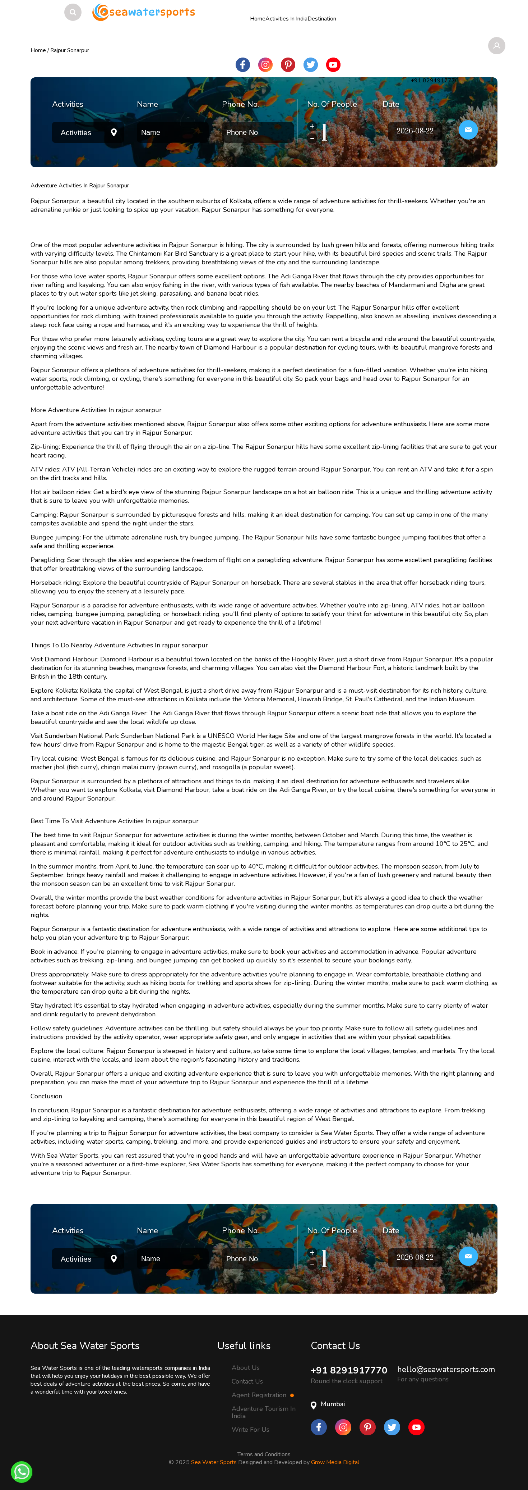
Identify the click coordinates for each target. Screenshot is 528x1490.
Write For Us (250, 1429)
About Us (246, 1367)
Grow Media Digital (335, 1462)
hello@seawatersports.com (446, 1369)
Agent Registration (260, 1395)
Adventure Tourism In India (264, 1412)
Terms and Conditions (264, 1454)
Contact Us (247, 1381)
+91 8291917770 (349, 1370)
